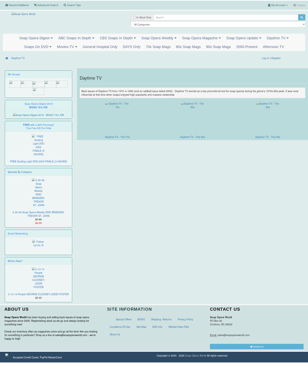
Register (276, 58)
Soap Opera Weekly (157, 38)
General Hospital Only (100, 47)
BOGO (141, 319)
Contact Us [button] (257, 346)
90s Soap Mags (218, 47)
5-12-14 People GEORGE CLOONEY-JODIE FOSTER (38, 294)
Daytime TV (276, 38)
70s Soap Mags (158, 47)
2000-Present (247, 47)
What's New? (15, 261)
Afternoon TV (273, 47)
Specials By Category (20, 172)
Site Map (141, 327)
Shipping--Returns (161, 319)
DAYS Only (131, 47)
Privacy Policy (185, 319)
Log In (265, 58)
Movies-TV (66, 47)
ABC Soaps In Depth (75, 38)
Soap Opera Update (242, 38)
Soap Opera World (195, 355)
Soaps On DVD (36, 47)
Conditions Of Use (120, 327)
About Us (115, 334)
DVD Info (157, 327)
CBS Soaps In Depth (117, 38)
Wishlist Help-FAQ (178, 327)
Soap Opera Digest (35, 38)
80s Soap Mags (188, 47)
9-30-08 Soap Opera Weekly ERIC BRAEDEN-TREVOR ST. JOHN (38, 214)
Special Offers (124, 319)
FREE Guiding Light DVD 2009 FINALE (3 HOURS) (38, 161)
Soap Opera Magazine (200, 38)
